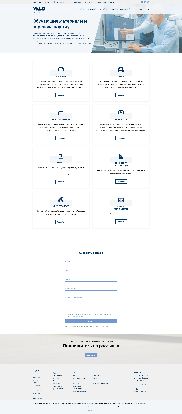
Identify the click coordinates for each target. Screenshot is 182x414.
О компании (137, 9)
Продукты (76, 9)
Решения (89, 9)
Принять (91, 410)
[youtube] (145, 2)
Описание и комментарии (74, 298)
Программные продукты (38, 370)
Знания (112, 9)
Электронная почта (71, 288)
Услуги (101, 9)
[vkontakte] (142, 2)
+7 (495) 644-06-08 (139, 385)
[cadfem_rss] (148, 2)
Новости (123, 9)
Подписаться (91, 355)
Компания (68, 279)
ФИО (67, 270)
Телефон (68, 261)
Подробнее (61, 95)
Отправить (91, 321)
